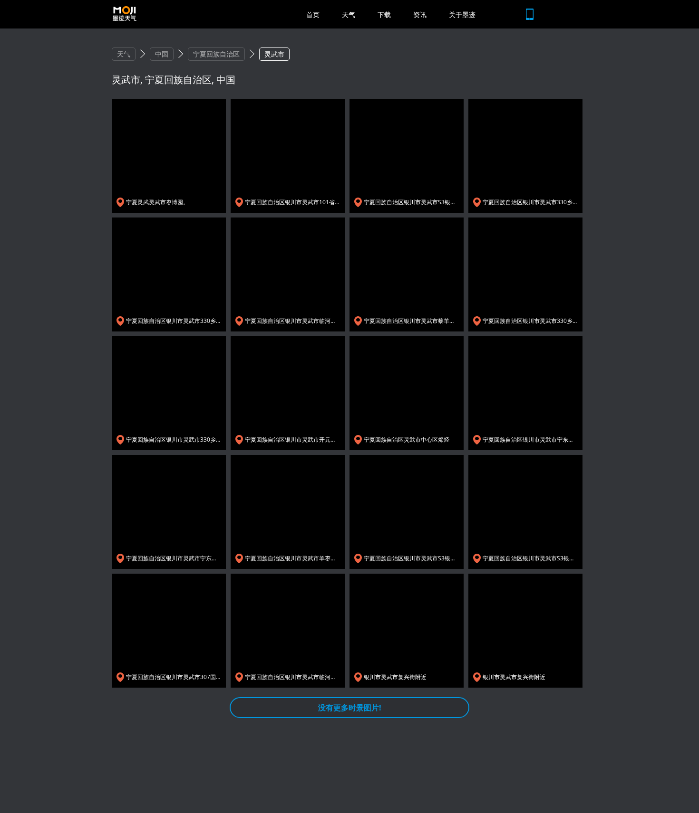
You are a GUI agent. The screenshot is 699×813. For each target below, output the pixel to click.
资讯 (420, 14)
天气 (348, 14)
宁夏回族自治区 (216, 53)
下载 (384, 14)
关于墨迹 (462, 14)
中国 (161, 53)
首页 (313, 14)
